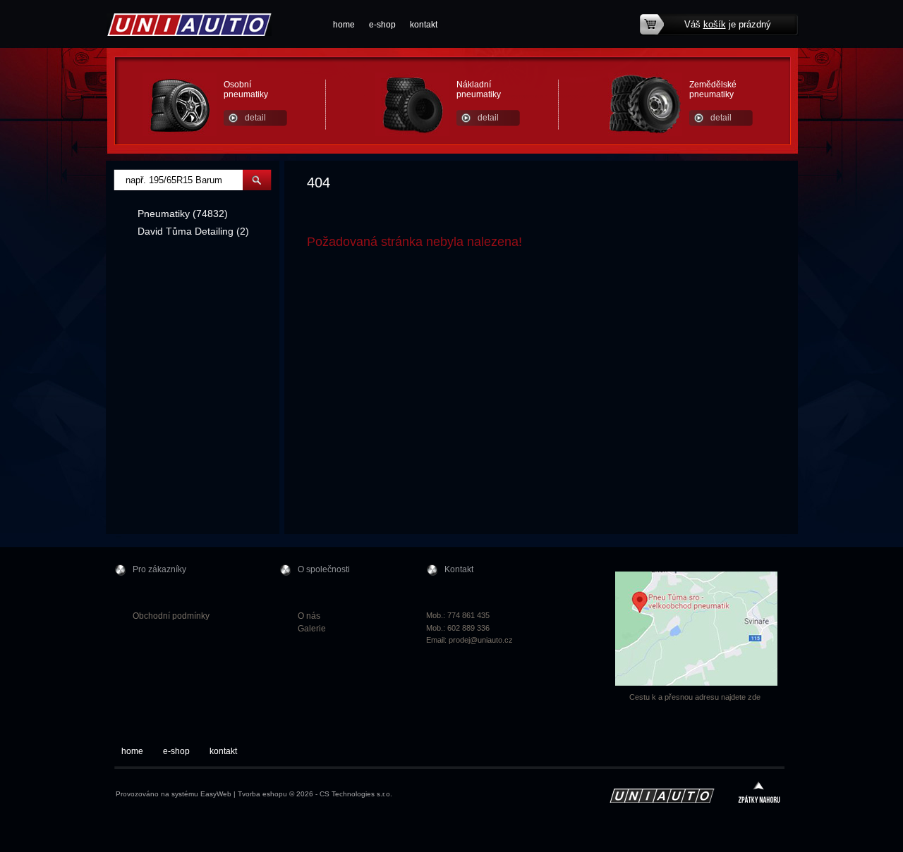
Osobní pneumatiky (246, 89)
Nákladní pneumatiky (478, 89)
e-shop (382, 25)
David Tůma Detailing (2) (193, 231)
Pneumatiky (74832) (183, 213)
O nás (309, 616)
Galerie (312, 629)
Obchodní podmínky (171, 616)
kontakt (423, 25)
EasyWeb (215, 794)
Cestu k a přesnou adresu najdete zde (694, 697)
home (344, 25)
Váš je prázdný (727, 24)
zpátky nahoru (759, 794)
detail (255, 118)
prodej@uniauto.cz (481, 640)
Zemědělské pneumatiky (713, 89)
